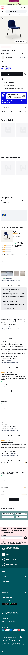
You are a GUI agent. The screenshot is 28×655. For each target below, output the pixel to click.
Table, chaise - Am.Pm (7, 513)
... (1, 14)
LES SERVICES (4, 576)
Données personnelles (21, 641)
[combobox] (14, 255)
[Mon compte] (21, 7)
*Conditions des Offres (16, 643)
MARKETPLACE (5, 592)
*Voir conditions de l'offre (6, 540)
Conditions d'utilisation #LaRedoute (8, 641)
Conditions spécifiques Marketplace (16, 636)
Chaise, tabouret (6, 14)
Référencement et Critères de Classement (9, 637)
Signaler (18, 285)
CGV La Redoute (5, 636)
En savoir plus (5, 601)
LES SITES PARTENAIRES (6, 587)
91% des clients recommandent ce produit (19, 245)
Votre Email (4, 535)
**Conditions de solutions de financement (9, 644)
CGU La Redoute (12, 640)
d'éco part (7, 69)
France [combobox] (5, 651)
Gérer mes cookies (7, 643)
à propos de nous (5, 581)
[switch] (16, 96)
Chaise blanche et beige (8, 517)
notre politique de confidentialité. (15, 543)
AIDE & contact (5, 571)
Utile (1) (10, 367)
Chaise (11, 14)
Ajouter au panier (12, 74)
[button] (25, 7)
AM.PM (2, 49)
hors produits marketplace (14, 96)
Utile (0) (10, 285)
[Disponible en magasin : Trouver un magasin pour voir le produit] (25, 89)
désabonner (15, 542)
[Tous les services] (25, 107)
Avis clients (19, 640)
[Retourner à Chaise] (2, 18)
